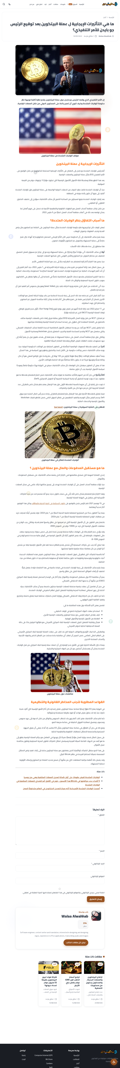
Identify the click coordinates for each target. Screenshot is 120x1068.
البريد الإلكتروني (98, 863)
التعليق (101, 815)
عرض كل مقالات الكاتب (76, 942)
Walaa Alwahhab (105, 36)
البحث (24, 1059)
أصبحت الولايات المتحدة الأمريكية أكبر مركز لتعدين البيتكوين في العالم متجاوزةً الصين (61, 788)
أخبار (104, 17)
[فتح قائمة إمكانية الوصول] (114, 1062)
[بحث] (3, 4)
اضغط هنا (58, 407)
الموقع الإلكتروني (98, 876)
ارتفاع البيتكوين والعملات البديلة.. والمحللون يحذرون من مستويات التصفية (94, 982)
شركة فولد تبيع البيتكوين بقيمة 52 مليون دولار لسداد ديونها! (49, 981)
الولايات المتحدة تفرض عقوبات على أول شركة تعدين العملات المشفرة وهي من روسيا (62, 777)
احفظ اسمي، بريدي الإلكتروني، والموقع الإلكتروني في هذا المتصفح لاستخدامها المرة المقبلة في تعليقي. (63, 892)
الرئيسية (111, 17)
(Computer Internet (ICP (43, 1055)
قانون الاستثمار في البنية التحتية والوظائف (48, 503)
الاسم (102, 851)
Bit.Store (49, 1059)
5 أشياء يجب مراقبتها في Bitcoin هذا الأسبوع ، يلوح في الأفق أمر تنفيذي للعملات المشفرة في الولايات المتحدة (58, 783)
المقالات (76, 1059)
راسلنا (24, 1055)
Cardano (49, 1063)
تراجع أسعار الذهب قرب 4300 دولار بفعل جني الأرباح (72, 981)
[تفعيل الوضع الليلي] (9, 4)
